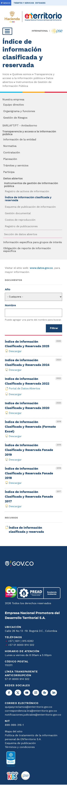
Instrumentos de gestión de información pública (31, 185)
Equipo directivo (13, 104)
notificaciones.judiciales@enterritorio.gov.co (33, 715)
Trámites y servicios (24, 3)
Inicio (5, 74)
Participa (8, 172)
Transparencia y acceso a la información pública (29, 133)
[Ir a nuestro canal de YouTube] (27, 693)
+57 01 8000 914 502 (21, 645)
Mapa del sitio (13, 731)
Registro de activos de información (27, 191)
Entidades (40, 3)
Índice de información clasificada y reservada (28, 199)
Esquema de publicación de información (30, 207)
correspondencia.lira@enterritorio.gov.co (31, 711)
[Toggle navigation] (7, 31)
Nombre (10, 305)
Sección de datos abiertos (20, 234)
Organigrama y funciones (19, 111)
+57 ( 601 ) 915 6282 (21, 641)
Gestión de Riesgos (15, 117)
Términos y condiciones (20, 747)
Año (7, 289)
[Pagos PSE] (25, 775)
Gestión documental (18, 213)
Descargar (15, 351)
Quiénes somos (21, 74)
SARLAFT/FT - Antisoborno (19, 125)
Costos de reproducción (20, 220)
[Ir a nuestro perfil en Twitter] (18, 693)
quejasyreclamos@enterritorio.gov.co (28, 707)
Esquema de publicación (20, 743)
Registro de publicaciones (21, 226)
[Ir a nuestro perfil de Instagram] (36, 693)
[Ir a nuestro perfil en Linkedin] (53, 693)
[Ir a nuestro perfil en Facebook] (9, 693)
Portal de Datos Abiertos (24, 388)
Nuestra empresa (13, 99)
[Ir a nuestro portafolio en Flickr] (44, 693)
